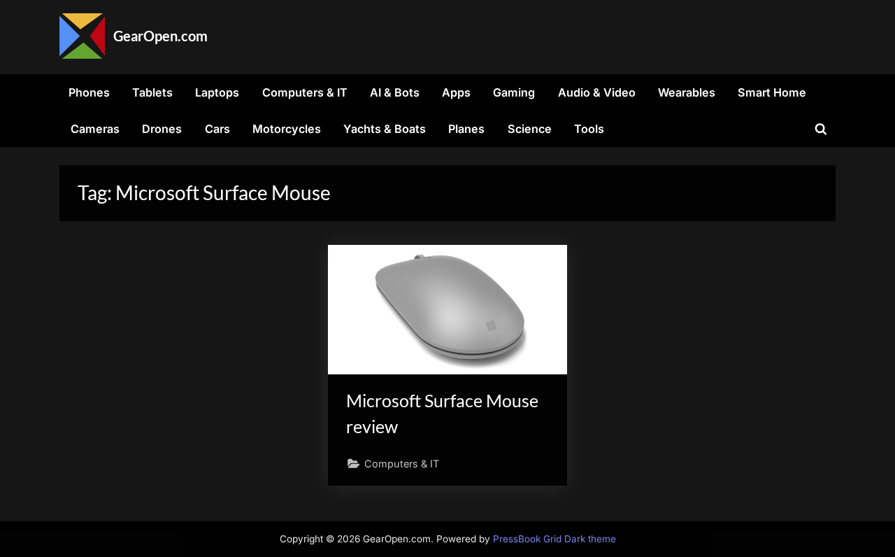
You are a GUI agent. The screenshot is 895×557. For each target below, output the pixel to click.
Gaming (514, 92)
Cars (217, 129)
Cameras (95, 129)
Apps (456, 92)
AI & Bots (395, 92)
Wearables (686, 92)
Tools (589, 129)
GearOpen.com (160, 35)
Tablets (152, 92)
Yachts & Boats (384, 129)
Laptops (217, 92)
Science (530, 129)
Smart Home (772, 92)
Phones (89, 92)
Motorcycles (286, 129)
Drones (162, 129)
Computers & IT (305, 92)
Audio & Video (597, 92)
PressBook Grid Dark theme (554, 538)
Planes (466, 129)
